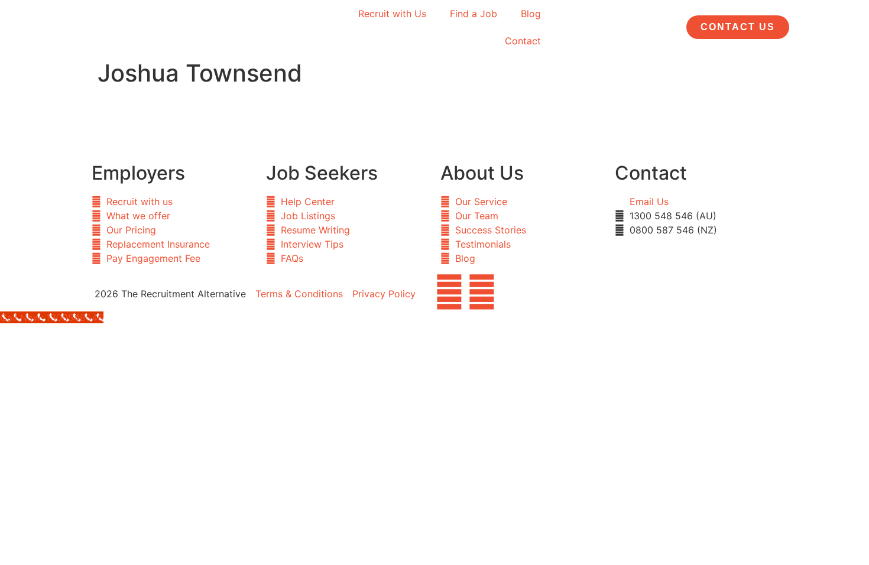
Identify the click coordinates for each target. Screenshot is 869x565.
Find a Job (473, 14)
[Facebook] (449, 292)
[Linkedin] (482, 292)
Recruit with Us (392, 14)
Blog (531, 14)
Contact (523, 41)
